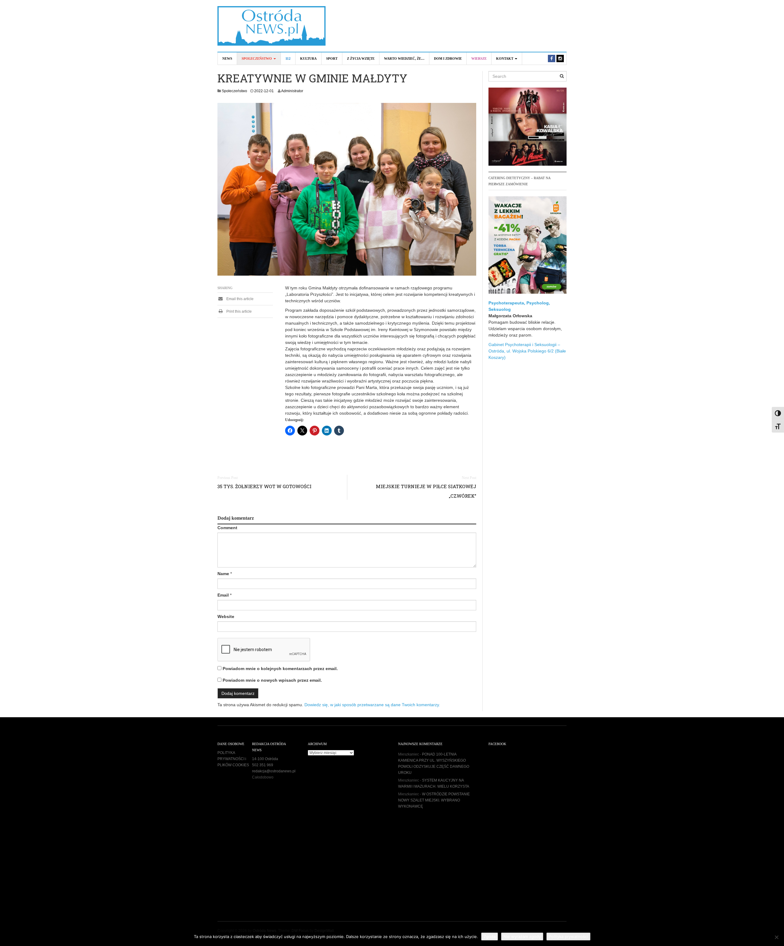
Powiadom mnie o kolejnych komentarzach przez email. (280, 668)
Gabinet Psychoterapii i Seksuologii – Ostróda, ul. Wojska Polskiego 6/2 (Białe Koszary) (527, 351)
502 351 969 (262, 765)
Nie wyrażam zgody (522, 936)
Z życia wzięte (361, 58)
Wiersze (479, 58)
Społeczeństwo (257, 58)
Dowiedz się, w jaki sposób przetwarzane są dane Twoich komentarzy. (372, 704)
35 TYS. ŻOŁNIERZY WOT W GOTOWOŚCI (264, 486)
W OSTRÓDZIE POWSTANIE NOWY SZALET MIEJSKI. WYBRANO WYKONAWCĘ (434, 800)
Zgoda (490, 936)
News (227, 58)
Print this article (238, 311)
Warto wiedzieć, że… (404, 58)
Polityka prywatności (568, 936)
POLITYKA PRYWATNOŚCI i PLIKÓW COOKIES (233, 759)
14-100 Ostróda (265, 759)
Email (223, 595)
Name (223, 573)
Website (225, 616)
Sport (331, 58)
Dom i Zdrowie (448, 58)
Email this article (239, 299)
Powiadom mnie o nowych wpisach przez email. (272, 680)
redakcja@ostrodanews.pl (274, 771)
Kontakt (505, 58)
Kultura (308, 58)
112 (288, 58)
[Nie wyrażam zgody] (776, 937)
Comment (227, 527)
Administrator (292, 91)
